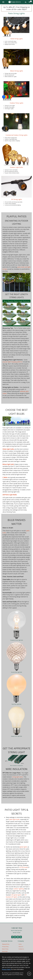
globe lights (23, 847)
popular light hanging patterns (12, 362)
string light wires (17, 777)
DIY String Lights (16, 199)
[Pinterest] (18, 937)
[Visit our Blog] (20, 937)
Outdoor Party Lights (16, 103)
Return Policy (5, 949)
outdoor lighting (18, 889)
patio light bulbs (14, 819)
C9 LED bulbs (23, 867)
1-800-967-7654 (16, 928)
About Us (21, 946)
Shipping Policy (5, 944)
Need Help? (5, 951)
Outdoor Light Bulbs (16, 167)
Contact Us (21, 949)
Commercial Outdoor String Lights (16, 135)
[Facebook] (12, 937)
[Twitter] (15, 937)
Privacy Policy (5, 946)
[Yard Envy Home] (14, 2)
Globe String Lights (16, 39)
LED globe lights (16, 895)
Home (20, 944)
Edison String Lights (16, 71)
